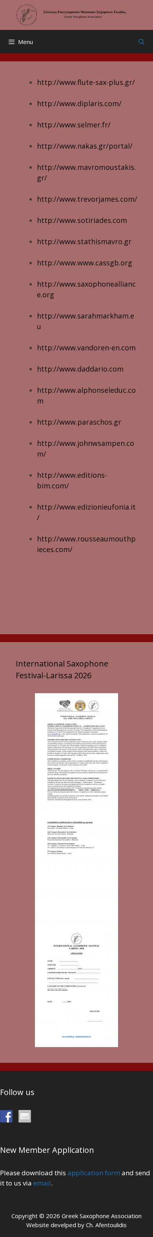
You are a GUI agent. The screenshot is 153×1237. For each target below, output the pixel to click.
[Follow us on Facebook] (6, 1116)
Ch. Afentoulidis (106, 1225)
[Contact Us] (24, 1116)
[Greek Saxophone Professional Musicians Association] (76, 14)
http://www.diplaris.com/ (79, 103)
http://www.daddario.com (80, 369)
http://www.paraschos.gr (79, 422)
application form (93, 1172)
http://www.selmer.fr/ (74, 124)
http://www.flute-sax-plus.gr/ (86, 82)
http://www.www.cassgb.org (84, 262)
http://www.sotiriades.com (82, 220)
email (42, 1182)
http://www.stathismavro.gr (84, 241)
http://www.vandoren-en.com (86, 347)
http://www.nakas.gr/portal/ (85, 146)
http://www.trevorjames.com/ (87, 199)
